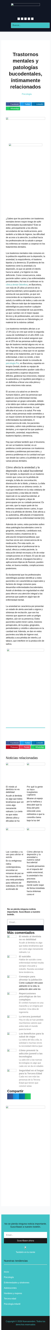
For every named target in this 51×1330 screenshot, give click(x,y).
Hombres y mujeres (13, 1293)
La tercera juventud (30, 1016)
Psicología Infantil (12, 1304)
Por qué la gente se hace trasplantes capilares (35, 791)
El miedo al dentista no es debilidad (13, 789)
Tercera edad (10, 1298)
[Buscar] (46, 25)
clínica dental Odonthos (17, 285)
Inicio (6, 1272)
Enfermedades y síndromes (16, 1282)
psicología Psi (12, 363)
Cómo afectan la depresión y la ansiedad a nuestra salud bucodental (35, 857)
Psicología (27, 94)
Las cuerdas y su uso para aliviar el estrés (14, 854)
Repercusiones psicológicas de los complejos (30, 996)
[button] (13, 104)
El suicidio (25, 956)
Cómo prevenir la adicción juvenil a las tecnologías (30, 1053)
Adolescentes (10, 1288)
